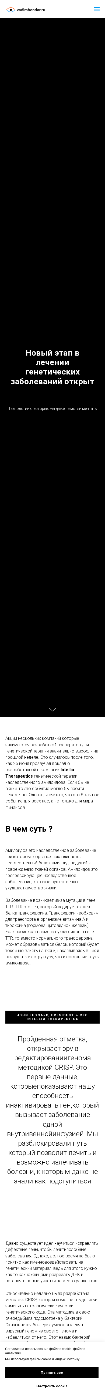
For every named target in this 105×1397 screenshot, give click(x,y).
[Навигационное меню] (97, 9)
